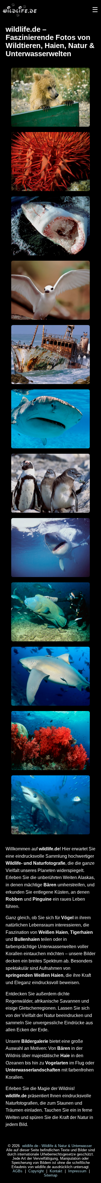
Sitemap (50, 1175)
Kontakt (56, 1171)
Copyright (36, 1171)
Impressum (78, 1171)
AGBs (18, 1171)
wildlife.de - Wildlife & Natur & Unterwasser (57, 1146)
